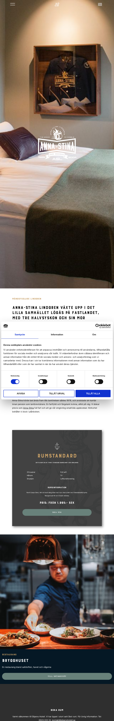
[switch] (43, 381)
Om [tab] (94, 334)
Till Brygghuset (57, 676)
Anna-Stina (28, 408)
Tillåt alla (93, 393)
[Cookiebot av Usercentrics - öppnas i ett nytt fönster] (98, 326)
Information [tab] (57, 334)
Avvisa (21, 393)
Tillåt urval (57, 393)
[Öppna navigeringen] (12, 4)
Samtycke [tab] (20, 334)
